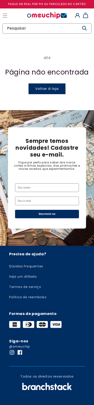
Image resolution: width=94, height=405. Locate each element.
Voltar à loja (47, 88)
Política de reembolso (28, 297)
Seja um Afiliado (23, 276)
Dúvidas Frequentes (26, 266)
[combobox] (47, 28)
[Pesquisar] (84, 28)
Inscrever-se (47, 214)
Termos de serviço (25, 287)
